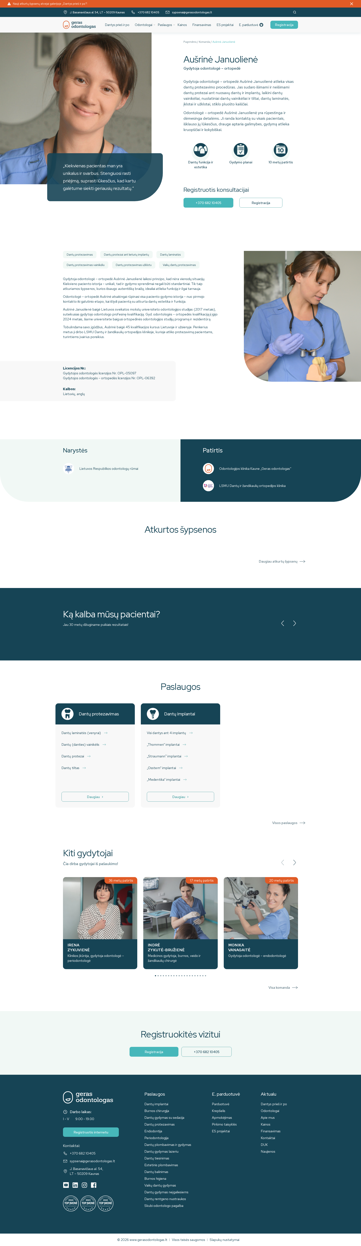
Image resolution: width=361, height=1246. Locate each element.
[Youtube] (66, 1185)
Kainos (182, 25)
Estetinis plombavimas (161, 1165)
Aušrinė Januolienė (223, 41)
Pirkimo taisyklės (224, 1124)
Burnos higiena (155, 1178)
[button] (155, 975)
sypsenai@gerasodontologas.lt (192, 12)
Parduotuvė (220, 1104)
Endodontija (153, 1131)
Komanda (204, 41)
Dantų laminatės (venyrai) (81, 733)
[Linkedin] (75, 1185)
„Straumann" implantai (164, 756)
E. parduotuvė (248, 25)
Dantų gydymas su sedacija (164, 1117)
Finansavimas (201, 25)
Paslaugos (165, 25)
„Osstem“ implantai (161, 768)
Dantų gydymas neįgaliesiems (166, 1192)
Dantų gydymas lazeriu (161, 1151)
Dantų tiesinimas (156, 1158)
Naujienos (268, 1151)
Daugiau (93, 797)
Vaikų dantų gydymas (160, 1185)
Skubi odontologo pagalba (163, 1205)
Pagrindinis (190, 41)
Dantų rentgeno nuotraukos (165, 1199)
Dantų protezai (72, 756)
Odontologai (143, 25)
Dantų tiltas (70, 768)
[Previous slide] (282, 623)
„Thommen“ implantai (163, 744)
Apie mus (268, 1117)
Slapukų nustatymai (224, 1240)
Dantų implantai (156, 1104)
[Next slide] (294, 623)
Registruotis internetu (91, 1132)
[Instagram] (84, 1185)
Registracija (284, 25)
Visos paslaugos (284, 823)
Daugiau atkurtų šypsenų (278, 561)
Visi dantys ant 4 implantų (166, 733)
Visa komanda (279, 987)
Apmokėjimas (222, 1117)
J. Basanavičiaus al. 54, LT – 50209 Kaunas (97, 12)
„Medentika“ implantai (163, 779)
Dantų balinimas (156, 1172)
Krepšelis (218, 1111)
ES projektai (225, 25)
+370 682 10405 (148, 12)
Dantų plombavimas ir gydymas (167, 1144)
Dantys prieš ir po (117, 25)
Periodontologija (156, 1138)
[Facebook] (94, 1185)
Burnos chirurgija (156, 1111)
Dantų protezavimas (159, 1124)
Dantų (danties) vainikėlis (80, 744)
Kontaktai (268, 1138)
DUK (264, 1144)
